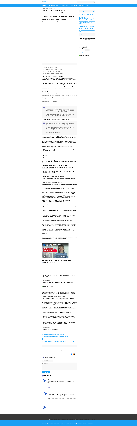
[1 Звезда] (44, 350)
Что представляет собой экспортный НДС (50, 67)
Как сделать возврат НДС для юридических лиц (54, 334)
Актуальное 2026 (74, 5)
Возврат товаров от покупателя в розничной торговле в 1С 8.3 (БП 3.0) (59, 341)
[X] (74, 354)
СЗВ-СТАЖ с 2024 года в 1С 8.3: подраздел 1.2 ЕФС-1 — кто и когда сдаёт (86, 26)
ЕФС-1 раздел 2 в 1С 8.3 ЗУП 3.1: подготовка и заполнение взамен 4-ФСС (87, 30)
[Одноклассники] (73, 354)
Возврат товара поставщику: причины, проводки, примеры (56, 336)
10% (61, 17)
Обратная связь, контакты (53, 419)
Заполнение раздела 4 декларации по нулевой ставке (52, 73)
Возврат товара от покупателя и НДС (51, 339)
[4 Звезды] (56, 350)
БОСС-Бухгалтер (83, 46)
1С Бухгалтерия (83, 42)
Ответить (49, 387)
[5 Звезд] (59, 350)
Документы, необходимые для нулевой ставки (51, 71)
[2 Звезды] (48, 350)
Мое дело (82, 44)
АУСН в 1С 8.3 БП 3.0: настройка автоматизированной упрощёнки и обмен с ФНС (86, 16)
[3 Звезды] (52, 350)
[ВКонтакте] (71, 354)
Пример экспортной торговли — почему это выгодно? (52, 69)
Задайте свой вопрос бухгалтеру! (85, 419)
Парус (81, 43)
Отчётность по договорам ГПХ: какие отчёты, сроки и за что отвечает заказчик (87, 22)
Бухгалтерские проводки (53, 5)
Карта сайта (93, 419)
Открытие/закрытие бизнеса (84, 5)
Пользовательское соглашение (63, 419)
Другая (81, 48)
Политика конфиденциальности (74, 419)
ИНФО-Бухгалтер (83, 47)
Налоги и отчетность (64, 5)
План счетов (44, 5)
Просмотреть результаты (87, 52)
